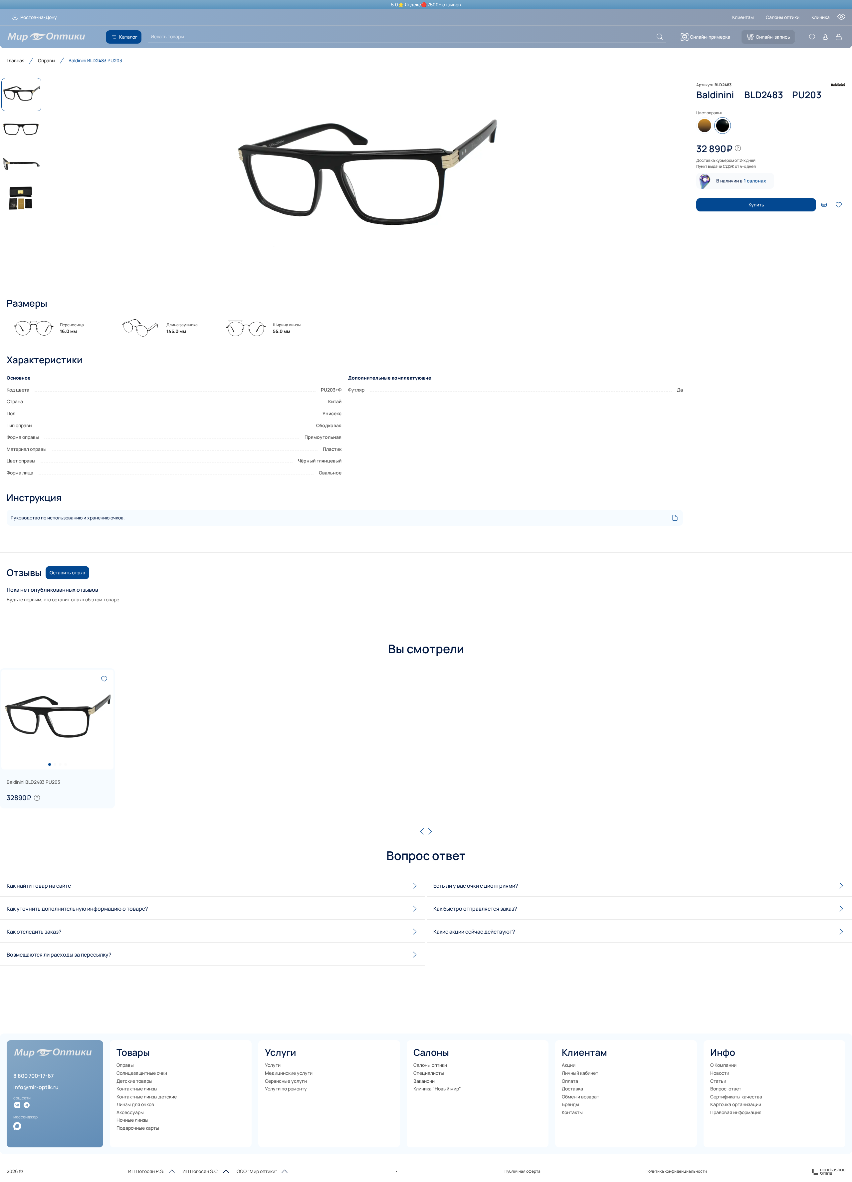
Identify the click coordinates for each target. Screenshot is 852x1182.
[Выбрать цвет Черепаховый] (704, 125)
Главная (16, 60)
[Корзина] (838, 37)
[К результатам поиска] (660, 37)
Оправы (46, 60)
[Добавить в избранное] (838, 204)
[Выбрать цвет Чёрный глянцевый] (722, 125)
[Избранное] (812, 37)
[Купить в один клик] (824, 204)
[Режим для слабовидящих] (841, 18)
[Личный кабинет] (825, 37)
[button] (366, 181)
